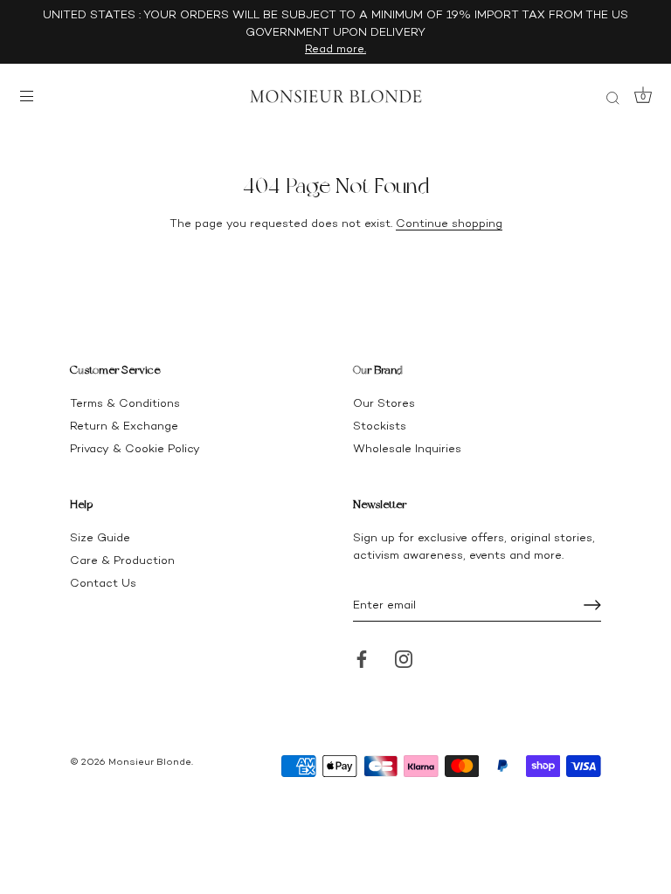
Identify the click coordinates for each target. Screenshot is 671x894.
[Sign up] (592, 605)
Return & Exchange (124, 425)
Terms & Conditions (125, 402)
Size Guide (100, 537)
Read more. (335, 48)
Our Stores (384, 402)
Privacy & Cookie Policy (135, 448)
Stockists (379, 425)
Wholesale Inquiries (407, 448)
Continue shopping (449, 223)
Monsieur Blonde (149, 761)
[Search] (612, 98)
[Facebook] (361, 657)
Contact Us (103, 582)
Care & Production (122, 560)
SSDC (129, 775)
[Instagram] (403, 657)
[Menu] (30, 96)
